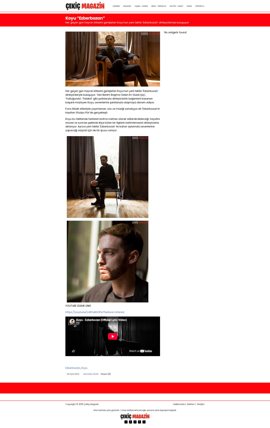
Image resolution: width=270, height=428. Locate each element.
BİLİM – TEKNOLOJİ (158, 6)
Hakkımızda (179, 404)
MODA (189, 6)
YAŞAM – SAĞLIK (141, 6)
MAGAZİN (127, 6)
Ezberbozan (72, 368)
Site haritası (100, 410)
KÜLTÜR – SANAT (176, 6)
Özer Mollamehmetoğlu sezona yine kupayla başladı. (149, 410)
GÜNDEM (116, 6)
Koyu (84, 368)
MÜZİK (95, 374)
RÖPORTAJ (199, 6)
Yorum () (105, 374)
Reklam (191, 404)
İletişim (201, 404)
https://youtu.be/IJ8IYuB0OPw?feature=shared (94, 312)
